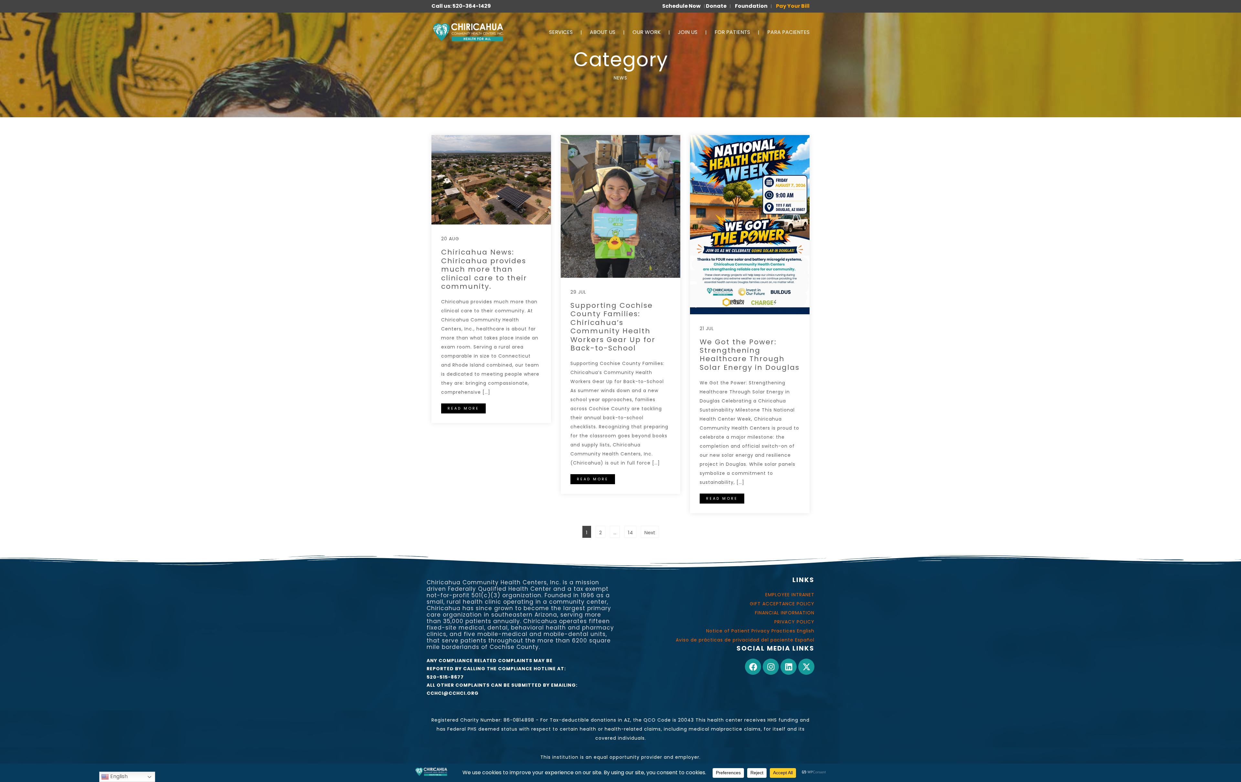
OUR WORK (646, 32)
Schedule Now (681, 6)
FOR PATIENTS (732, 32)
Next (649, 532)
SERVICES (561, 32)
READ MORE (463, 408)
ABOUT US (602, 32)
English (118, 776)
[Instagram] (771, 667)
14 (632, 531)
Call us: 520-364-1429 (461, 6)
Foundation (751, 6)
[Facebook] (753, 667)
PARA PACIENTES (788, 32)
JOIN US (687, 32)
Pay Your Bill (793, 6)
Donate (716, 6)
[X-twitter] (806, 667)
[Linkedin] (788, 667)
